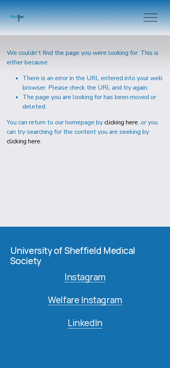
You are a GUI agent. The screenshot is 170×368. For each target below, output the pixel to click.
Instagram (85, 277)
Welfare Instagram (85, 300)
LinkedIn (85, 323)
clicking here (121, 122)
